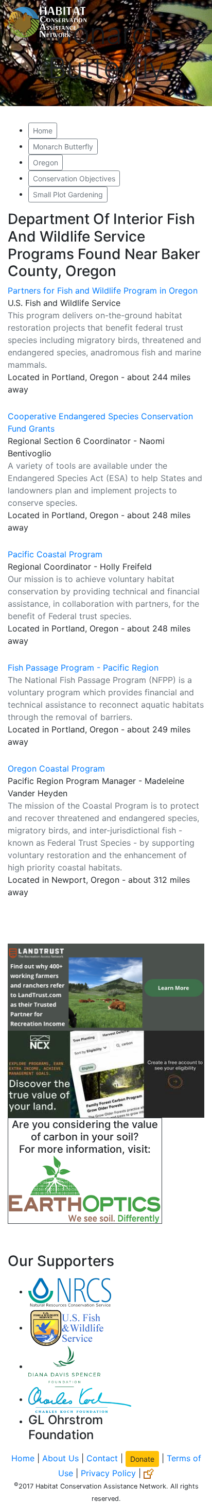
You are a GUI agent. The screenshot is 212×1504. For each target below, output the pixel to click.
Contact (102, 1457)
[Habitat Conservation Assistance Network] (47, 22)
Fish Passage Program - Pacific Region (83, 667)
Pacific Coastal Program (55, 554)
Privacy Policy (108, 1473)
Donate (142, 1459)
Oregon (45, 162)
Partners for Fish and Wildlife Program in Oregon (103, 290)
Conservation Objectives (74, 178)
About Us (60, 1457)
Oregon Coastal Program (56, 768)
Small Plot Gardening (68, 194)
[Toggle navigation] (189, 22)
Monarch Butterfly (63, 146)
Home (42, 130)
